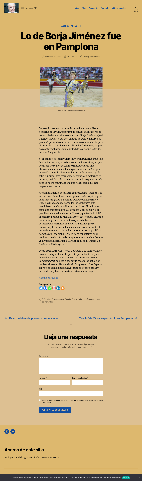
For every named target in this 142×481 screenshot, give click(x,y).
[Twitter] (41, 288)
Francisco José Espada (61, 299)
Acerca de (93, 8)
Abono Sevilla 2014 (71, 26)
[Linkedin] (58, 288)
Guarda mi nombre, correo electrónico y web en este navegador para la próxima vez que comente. (72, 401)
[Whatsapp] (50, 288)
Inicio (77, 8)
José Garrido (89, 299)
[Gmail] (54, 288)
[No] (139, 478)
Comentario (44, 356)
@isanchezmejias (48, 277)
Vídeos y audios (119, 8)
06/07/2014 (72, 56)
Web (40, 389)
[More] (63, 288)
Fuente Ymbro (77, 299)
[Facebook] (45, 288)
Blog (84, 8)
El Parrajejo (46, 299)
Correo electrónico (80, 378)
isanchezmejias (54, 56)
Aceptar (126, 477)
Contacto (105, 8)
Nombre (43, 378)
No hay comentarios (92, 56)
